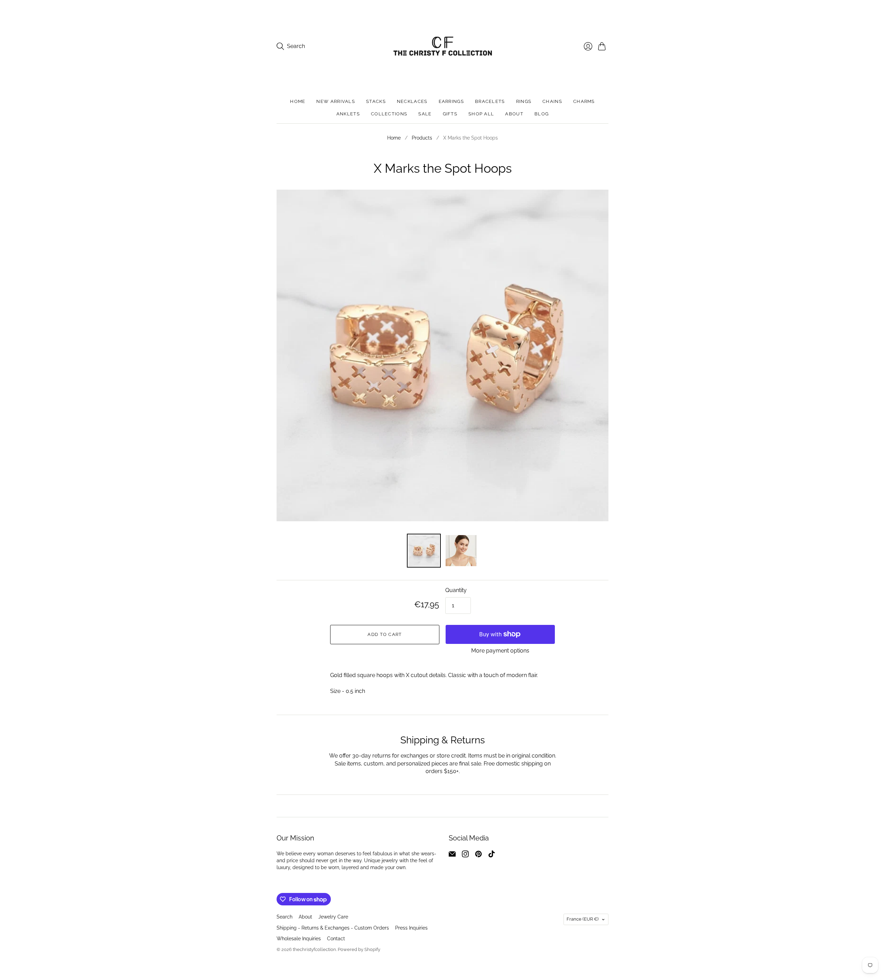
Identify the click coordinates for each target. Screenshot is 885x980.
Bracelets (490, 101)
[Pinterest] (478, 855)
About (514, 113)
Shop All (481, 113)
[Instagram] (465, 855)
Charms (584, 101)
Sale (424, 113)
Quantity (456, 590)
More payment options (500, 650)
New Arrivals (335, 101)
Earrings (451, 101)
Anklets (348, 113)
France (582, 919)
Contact (336, 938)
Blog (541, 113)
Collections (389, 113)
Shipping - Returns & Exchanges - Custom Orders (333, 928)
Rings (524, 101)
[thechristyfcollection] (442, 46)
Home (297, 101)
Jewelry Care (333, 917)
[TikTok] (491, 855)
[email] (452, 855)
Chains (552, 101)
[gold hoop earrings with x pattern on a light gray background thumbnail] (423, 550)
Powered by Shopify (359, 949)
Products (422, 138)
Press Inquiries (411, 928)
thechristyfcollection (314, 949)
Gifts (450, 113)
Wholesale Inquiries (299, 938)
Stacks (376, 101)
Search (284, 917)
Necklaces (412, 101)
